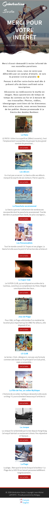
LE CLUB (24, 353)
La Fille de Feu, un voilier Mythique (24, 390)
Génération (14, 7)
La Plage (24, 464)
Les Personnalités (24, 243)
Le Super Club (24, 279)
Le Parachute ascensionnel (24, 206)
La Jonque (24, 427)
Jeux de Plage (24, 316)
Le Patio (24, 135)
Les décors (24, 171)
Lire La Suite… (24, 148)
